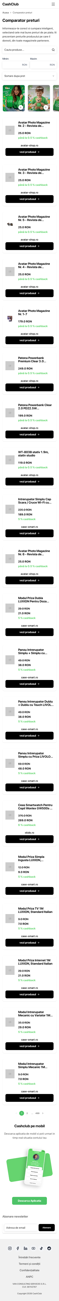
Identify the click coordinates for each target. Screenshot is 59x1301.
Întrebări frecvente (30, 1257)
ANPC (29, 1276)
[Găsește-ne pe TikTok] (41, 1248)
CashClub (10, 4)
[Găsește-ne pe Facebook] (17, 1248)
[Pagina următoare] (42, 1113)
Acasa (5, 12)
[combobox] (29, 76)
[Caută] (53, 50)
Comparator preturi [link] (22, 12)
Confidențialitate (29, 1270)
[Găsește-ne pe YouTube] (33, 1248)
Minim (5, 58)
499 (37, 1113)
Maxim (33, 58)
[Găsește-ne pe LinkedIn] (25, 1248)
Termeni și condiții (29, 1263)
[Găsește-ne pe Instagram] (10, 1248)
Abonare (47, 1227)
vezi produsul (28, 151)
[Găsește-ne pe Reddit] (49, 1248)
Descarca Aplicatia (29, 1200)
